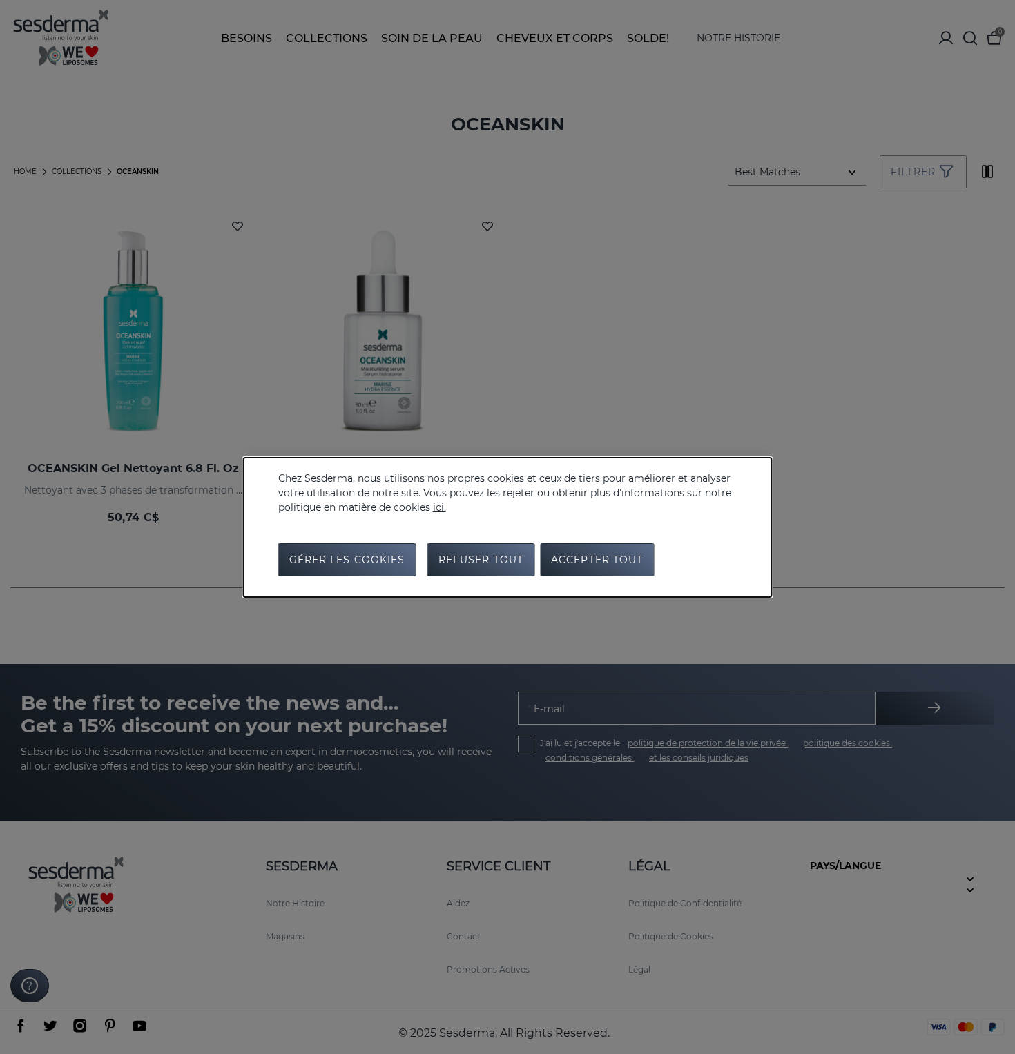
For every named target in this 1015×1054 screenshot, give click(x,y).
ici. (439, 507)
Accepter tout (597, 560)
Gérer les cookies (347, 560)
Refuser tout (480, 560)
